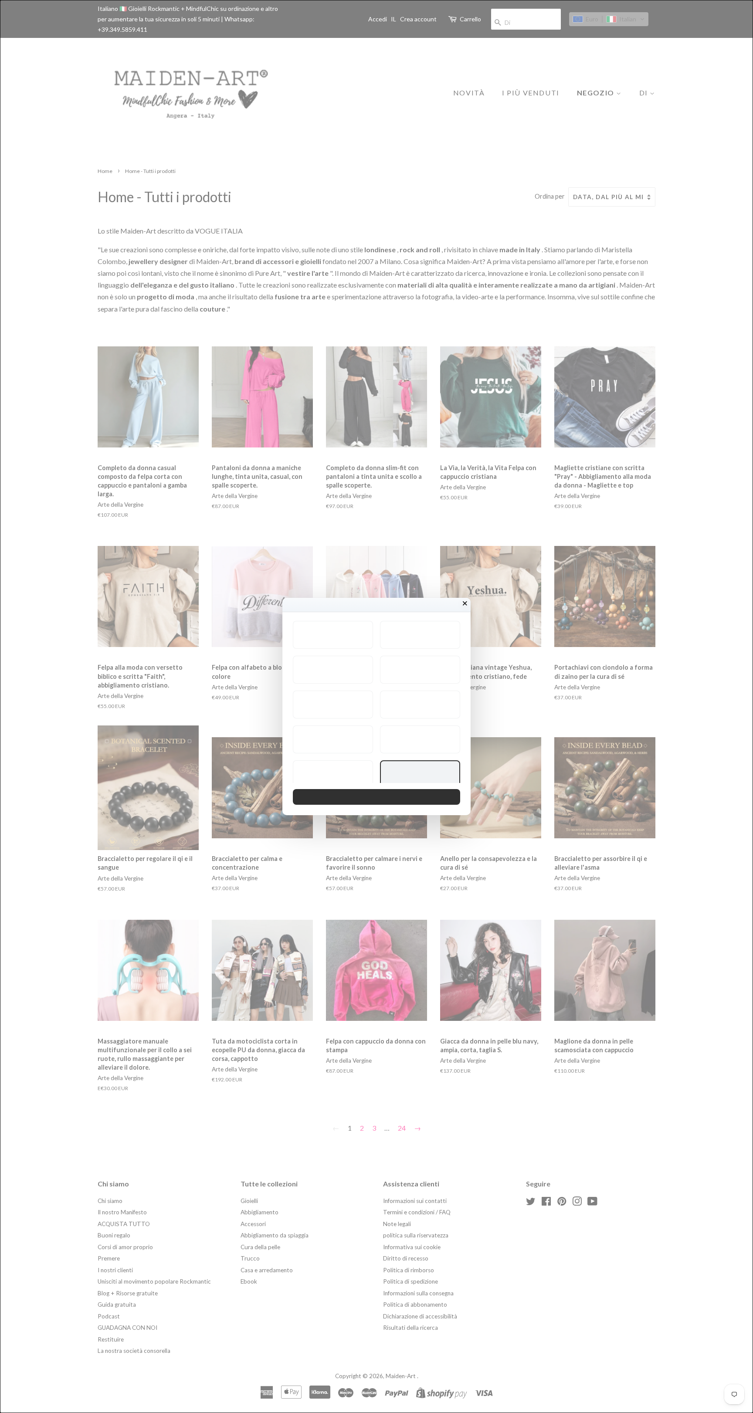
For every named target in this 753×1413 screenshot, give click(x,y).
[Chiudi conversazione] (465, 603)
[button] (333, 635)
